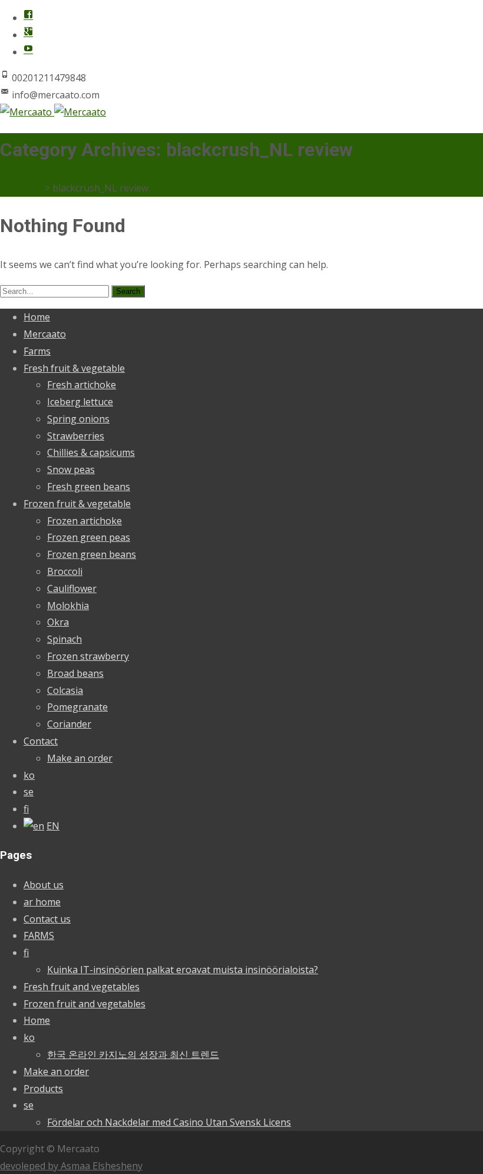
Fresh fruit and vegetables (82, 986)
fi (26, 808)
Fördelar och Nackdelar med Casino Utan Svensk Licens (169, 1122)
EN (53, 825)
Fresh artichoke (81, 384)
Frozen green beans (91, 554)
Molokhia (68, 605)
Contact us (47, 918)
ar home (42, 901)
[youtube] (28, 51)
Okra (58, 622)
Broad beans (75, 673)
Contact (41, 741)
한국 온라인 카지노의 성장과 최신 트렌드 (133, 1054)
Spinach (64, 639)
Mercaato (45, 334)
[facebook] (28, 17)
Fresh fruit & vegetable (74, 368)
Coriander (69, 723)
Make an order (80, 758)
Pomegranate (77, 706)
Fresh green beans (88, 486)
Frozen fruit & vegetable (77, 503)
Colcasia (65, 690)
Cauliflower (72, 588)
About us (44, 884)
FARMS (39, 935)
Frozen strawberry (88, 656)
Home (37, 316)
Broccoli (64, 571)
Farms (37, 351)
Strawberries (75, 435)
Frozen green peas (88, 537)
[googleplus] (28, 34)
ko (29, 775)
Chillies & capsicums (91, 452)
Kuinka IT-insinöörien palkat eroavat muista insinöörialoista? (182, 969)
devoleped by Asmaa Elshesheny (71, 1165)
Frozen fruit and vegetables (84, 1003)
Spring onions (78, 418)
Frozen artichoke (84, 520)
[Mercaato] (53, 111)
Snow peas (71, 469)
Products (43, 1088)
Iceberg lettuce (80, 401)
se (29, 791)
